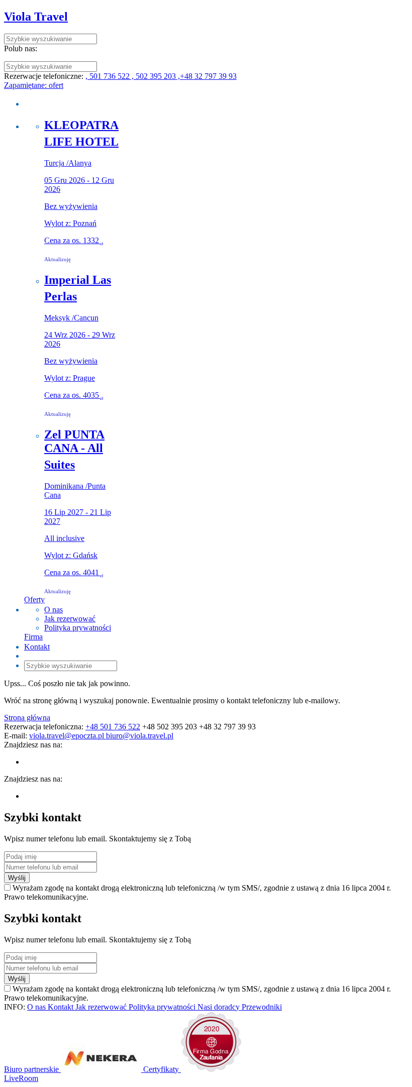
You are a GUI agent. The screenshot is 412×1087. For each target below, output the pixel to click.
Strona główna (27, 717)
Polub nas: (20, 48)
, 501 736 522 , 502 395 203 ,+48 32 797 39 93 (161, 76)
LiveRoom (21, 1078)
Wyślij (17, 878)
